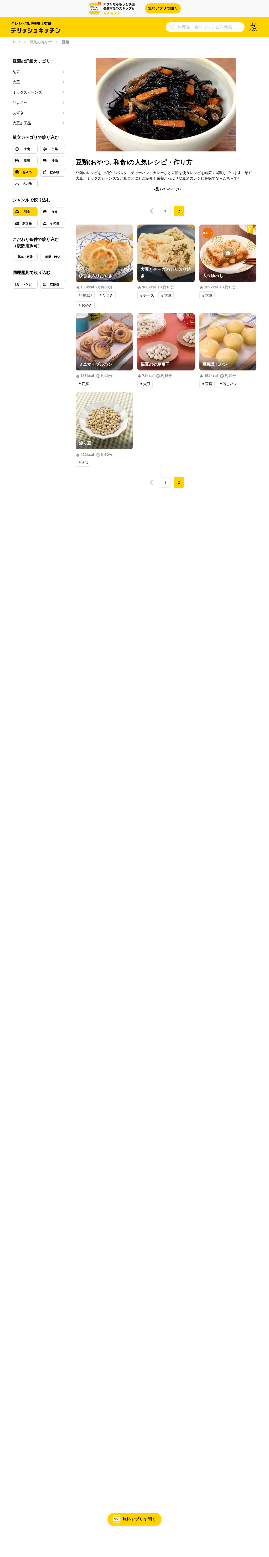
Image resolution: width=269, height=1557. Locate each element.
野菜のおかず (41, 42)
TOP (16, 42)
